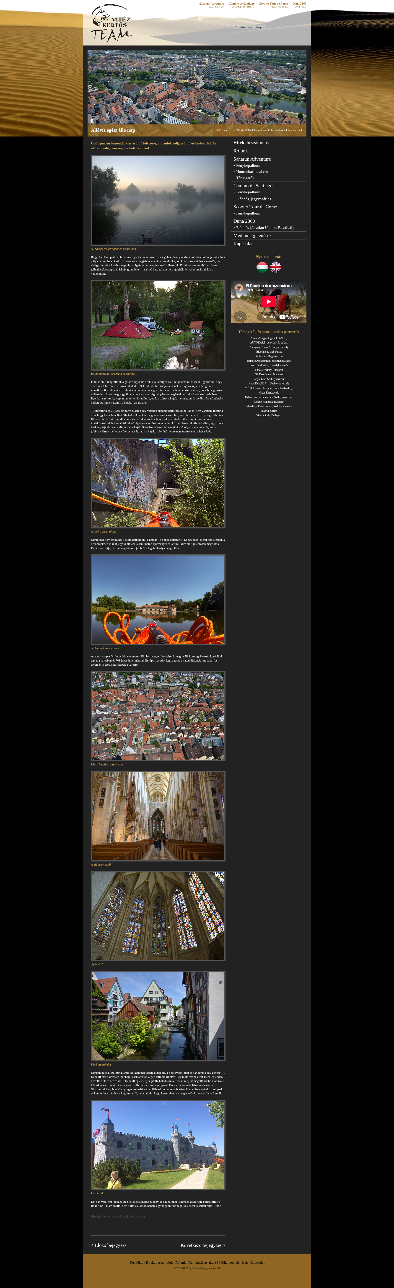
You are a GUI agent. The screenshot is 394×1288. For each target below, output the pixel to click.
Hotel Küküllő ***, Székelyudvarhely (269, 383)
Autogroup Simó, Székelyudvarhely (268, 347)
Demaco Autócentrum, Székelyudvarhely (269, 360)
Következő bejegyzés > (203, 1245)
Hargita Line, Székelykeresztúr (268, 379)
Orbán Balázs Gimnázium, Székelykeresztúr (269, 397)
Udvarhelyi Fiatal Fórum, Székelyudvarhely (269, 406)
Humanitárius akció (252, 171)
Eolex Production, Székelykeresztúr (269, 365)
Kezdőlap (136, 1262)
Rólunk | (181, 1262)
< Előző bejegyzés (108, 1245)
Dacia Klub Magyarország (269, 356)
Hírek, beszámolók (251, 142)
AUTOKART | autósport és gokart (269, 342)
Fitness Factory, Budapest (269, 369)
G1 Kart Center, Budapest (269, 374)
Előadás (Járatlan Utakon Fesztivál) (265, 227)
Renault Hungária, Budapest (269, 401)
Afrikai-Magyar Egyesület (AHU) (268, 338)
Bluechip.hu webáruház (269, 351)
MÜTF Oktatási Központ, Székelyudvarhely (269, 388)
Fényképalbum (248, 165)
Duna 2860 (299, 3)
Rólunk (240, 151)
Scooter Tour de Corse (273, 5)
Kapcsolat (243, 243)
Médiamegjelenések (252, 235)
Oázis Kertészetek (269, 392)
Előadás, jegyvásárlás (253, 199)
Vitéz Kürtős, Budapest (268, 415)
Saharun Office (269, 410)
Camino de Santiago (242, 5)
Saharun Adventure (211, 5)
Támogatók (245, 178)
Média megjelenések (233, 1262)
